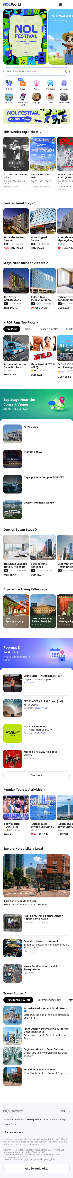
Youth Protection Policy (54, 1119)
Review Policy (9, 1124)
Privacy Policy (34, 1119)
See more (36, 775)
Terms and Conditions (13, 1119)
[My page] (68, 4)
